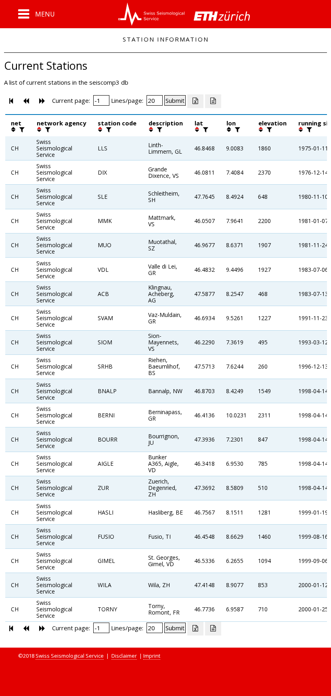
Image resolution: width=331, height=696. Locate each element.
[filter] (21, 129)
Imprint (151, 655)
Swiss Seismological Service (70, 655)
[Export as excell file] (195, 101)
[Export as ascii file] (213, 101)
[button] (36, 14)
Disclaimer (124, 655)
